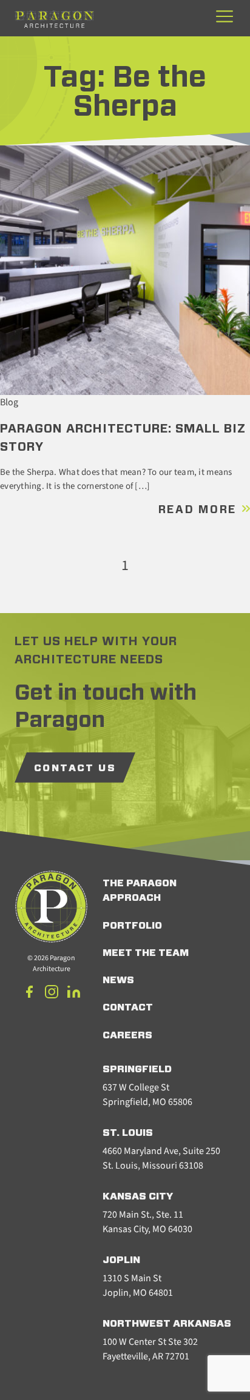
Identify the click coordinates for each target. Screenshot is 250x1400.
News (118, 980)
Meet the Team (146, 953)
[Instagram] (51, 993)
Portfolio (132, 926)
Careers (127, 1035)
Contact (128, 1007)
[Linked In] (73, 993)
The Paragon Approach (140, 890)
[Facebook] (29, 993)
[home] (54, 18)
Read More (199, 510)
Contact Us (75, 768)
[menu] (224, 17)
